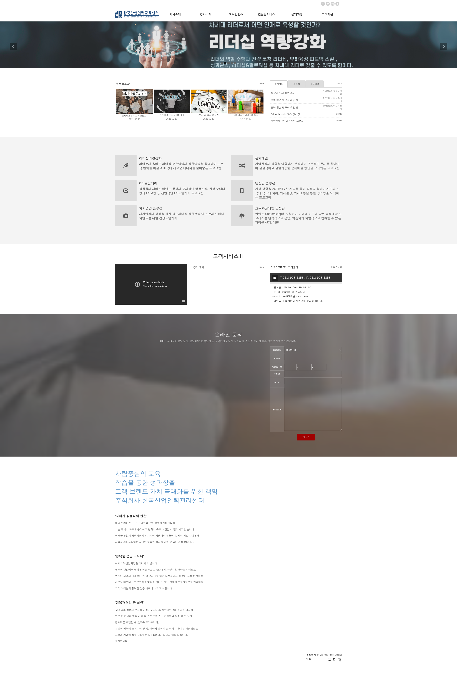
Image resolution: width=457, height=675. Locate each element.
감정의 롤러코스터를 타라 (171, 115)
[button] (16, 44)
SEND (305, 437)
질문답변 (314, 84)
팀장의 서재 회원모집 (283, 92)
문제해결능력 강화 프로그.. (134, 115)
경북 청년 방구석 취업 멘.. (285, 100)
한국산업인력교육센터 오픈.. (287, 120)
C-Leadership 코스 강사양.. (286, 114)
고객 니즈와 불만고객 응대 (245, 115)
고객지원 (327, 14)
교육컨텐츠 (236, 14)
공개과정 (297, 14)
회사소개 (175, 14)
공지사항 (279, 84)
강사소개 (205, 14)
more (262, 83)
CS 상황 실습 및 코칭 (209, 115)
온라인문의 (336, 267)
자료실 (296, 84)
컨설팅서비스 (266, 14)
